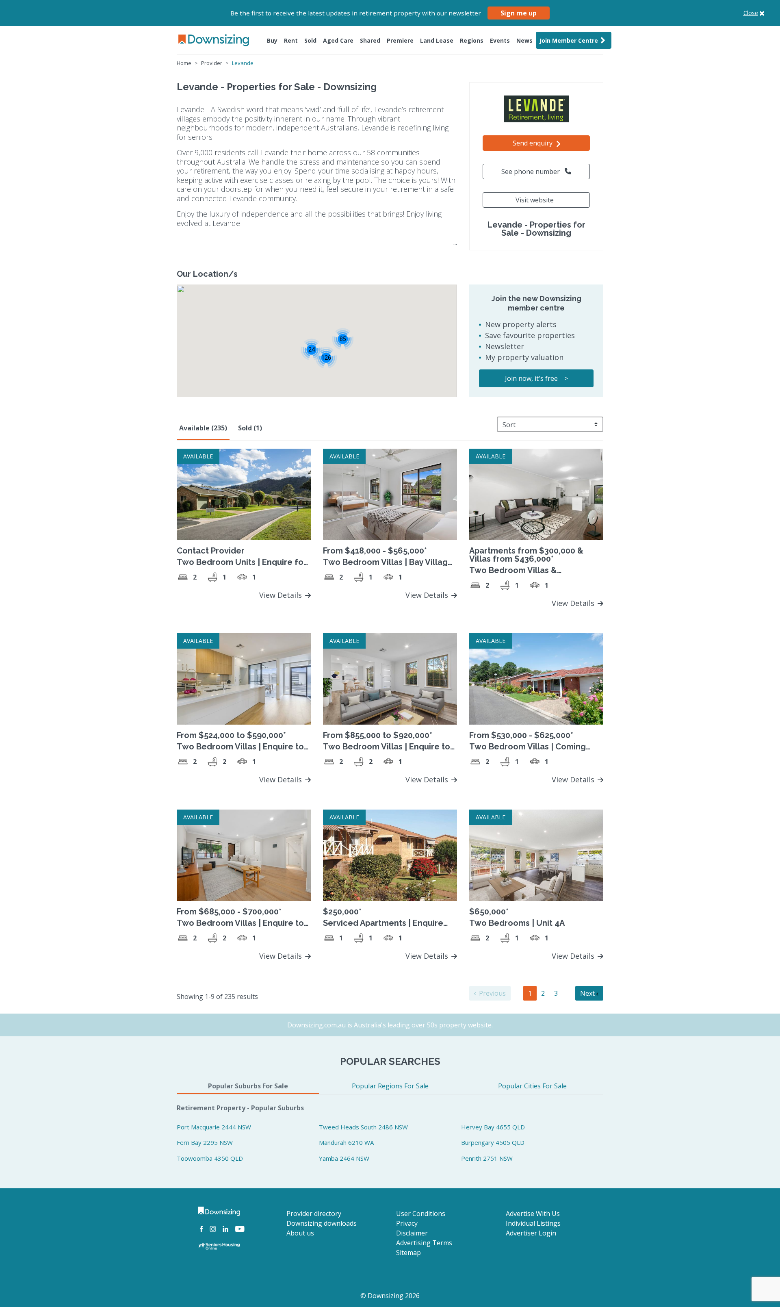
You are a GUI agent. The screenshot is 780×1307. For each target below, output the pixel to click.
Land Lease (436, 40)
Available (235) (203, 427)
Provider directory (313, 1213)
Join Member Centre (569, 40)
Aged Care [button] (338, 40)
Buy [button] (272, 40)
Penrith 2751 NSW (487, 1158)
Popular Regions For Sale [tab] (390, 1085)
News (524, 40)
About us (300, 1233)
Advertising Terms (424, 1242)
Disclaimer (412, 1233)
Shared (370, 40)
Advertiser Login (531, 1233)
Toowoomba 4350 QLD (210, 1158)
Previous (491, 993)
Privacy (407, 1223)
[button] (342, 339)
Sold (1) (250, 427)
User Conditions (420, 1213)
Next (588, 993)
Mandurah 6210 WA (346, 1142)
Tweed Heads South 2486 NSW (363, 1127)
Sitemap (408, 1252)
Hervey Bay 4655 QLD (493, 1127)
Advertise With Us (533, 1213)
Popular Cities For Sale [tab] (532, 1085)
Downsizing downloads (321, 1223)
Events (500, 40)
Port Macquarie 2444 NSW (214, 1127)
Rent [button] (291, 40)
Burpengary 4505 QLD (492, 1142)
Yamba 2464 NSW (344, 1158)
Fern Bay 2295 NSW (205, 1142)
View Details (281, 595)
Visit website (535, 199)
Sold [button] (310, 40)
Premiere (400, 40)
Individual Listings (533, 1223)
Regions (471, 40)
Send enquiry (533, 143)
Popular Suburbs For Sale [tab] (248, 1085)
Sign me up (518, 13)
